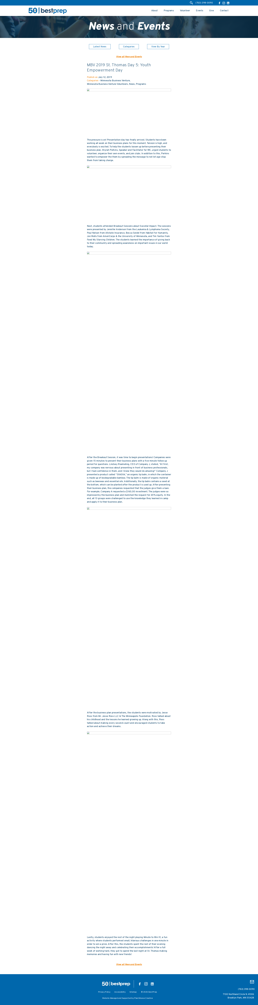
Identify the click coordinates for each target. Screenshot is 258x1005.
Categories (129, 46)
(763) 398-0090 (204, 2)
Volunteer (185, 10)
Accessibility (120, 992)
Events (199, 10)
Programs (169, 10)
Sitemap (133, 992)
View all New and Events (129, 56)
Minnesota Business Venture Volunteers (107, 84)
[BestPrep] (47, 13)
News (132, 84)
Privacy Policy (104, 992)
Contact (224, 10)
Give (211, 10)
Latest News (99, 46)
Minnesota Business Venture (115, 80)
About (154, 10)
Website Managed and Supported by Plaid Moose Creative (127, 998)
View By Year (158, 46)
